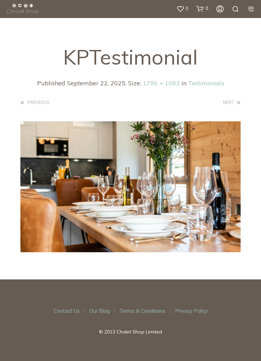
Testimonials (206, 83)
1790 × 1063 (161, 83)
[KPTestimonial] (130, 186)
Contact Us (67, 311)
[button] (182, 8)
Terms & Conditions (142, 311)
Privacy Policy (191, 311)
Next (228, 102)
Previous (39, 102)
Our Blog (99, 311)
